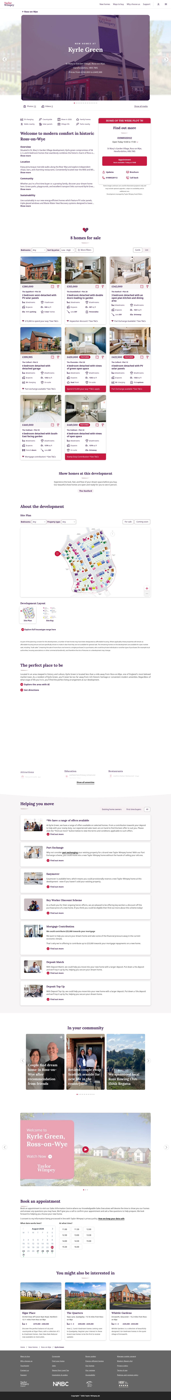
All (147, 809)
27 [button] (38, 1251)
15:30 (64, 1247)
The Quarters (75, 1312)
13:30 (88, 1235)
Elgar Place (28, 1312)
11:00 (64, 1229)
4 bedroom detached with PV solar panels (127, 367)
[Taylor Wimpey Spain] (24, 1384)
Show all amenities (85, 782)
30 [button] (52, 1251)
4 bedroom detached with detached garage (36, 367)
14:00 (64, 1241)
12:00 (88, 1229)
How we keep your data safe (111, 1218)
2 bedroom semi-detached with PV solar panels (39, 296)
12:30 (64, 1235)
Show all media (141, 106)
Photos (31, 106)
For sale (128, 521)
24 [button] (23, 1251)
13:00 (76, 1235)
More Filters (86, 250)
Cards (137, 250)
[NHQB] (89, 1384)
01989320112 (124, 138)
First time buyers (133, 809)
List (146, 250)
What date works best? (31, 1223)
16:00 (76, 1247)
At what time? (65, 1223)
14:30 (76, 1241)
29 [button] (47, 1251)
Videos (49, 106)
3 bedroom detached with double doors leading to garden (85, 296)
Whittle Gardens (122, 1312)
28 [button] (43, 1251)
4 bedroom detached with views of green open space (84, 367)
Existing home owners (112, 809)
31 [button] (24, 1255)
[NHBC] (61, 1384)
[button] (83, 572)
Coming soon (142, 521)
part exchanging (70, 852)
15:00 (88, 1241)
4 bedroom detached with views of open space (84, 435)
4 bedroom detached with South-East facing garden (40, 435)
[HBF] (123, 1384)
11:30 (76, 1229)
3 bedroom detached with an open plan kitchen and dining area (127, 298)
